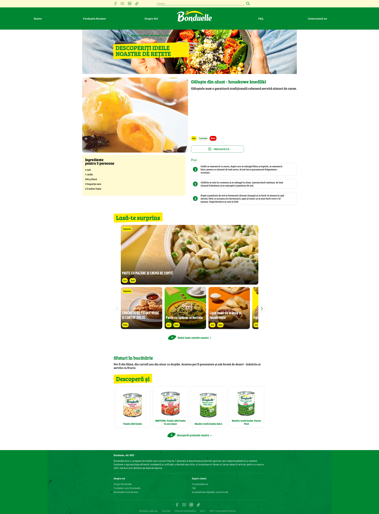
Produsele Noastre (94, 18)
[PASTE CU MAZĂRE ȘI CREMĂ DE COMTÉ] (189, 283)
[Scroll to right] (261, 308)
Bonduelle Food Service (126, 492)
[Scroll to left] (117, 308)
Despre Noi (151, 18)
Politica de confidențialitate (185, 511)
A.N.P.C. (203, 511)
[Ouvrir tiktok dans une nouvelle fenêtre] (137, 4)
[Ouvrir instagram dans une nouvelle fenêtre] (129, 4)
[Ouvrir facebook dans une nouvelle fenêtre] (115, 4)
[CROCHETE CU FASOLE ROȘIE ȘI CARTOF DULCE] (141, 327)
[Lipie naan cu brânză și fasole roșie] (229, 327)
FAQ (260, 18)
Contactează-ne (317, 18)
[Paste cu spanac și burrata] (185, 327)
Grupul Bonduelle (123, 484)
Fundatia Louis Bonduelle (127, 488)
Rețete (38, 18)
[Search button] (247, 4)
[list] (189, 308)
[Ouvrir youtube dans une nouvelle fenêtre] (122, 4)
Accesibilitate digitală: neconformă (210, 492)
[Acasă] (115, 35)
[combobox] (200, 3)
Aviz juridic (166, 511)
